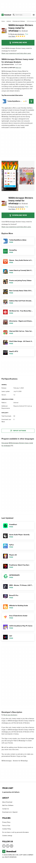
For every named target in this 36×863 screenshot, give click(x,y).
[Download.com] (6, 15)
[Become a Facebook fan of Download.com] (3, 846)
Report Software (19, 431)
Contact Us (5, 809)
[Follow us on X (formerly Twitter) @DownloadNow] (7, 846)
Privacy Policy (6, 822)
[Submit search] (13, 14)
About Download (7, 802)
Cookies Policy (6, 829)
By (16, 34)
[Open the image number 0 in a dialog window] (10, 176)
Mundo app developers (10, 715)
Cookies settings (7, 836)
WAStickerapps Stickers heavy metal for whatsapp (20, 28)
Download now (19, 42)
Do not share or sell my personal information (15, 832)
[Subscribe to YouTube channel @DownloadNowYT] (11, 846)
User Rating (11, 36)
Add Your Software (7, 805)
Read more (18, 67)
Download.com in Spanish (10, 812)
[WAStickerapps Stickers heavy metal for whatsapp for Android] (4, 30)
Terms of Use (6, 825)
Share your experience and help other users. (16, 53)
